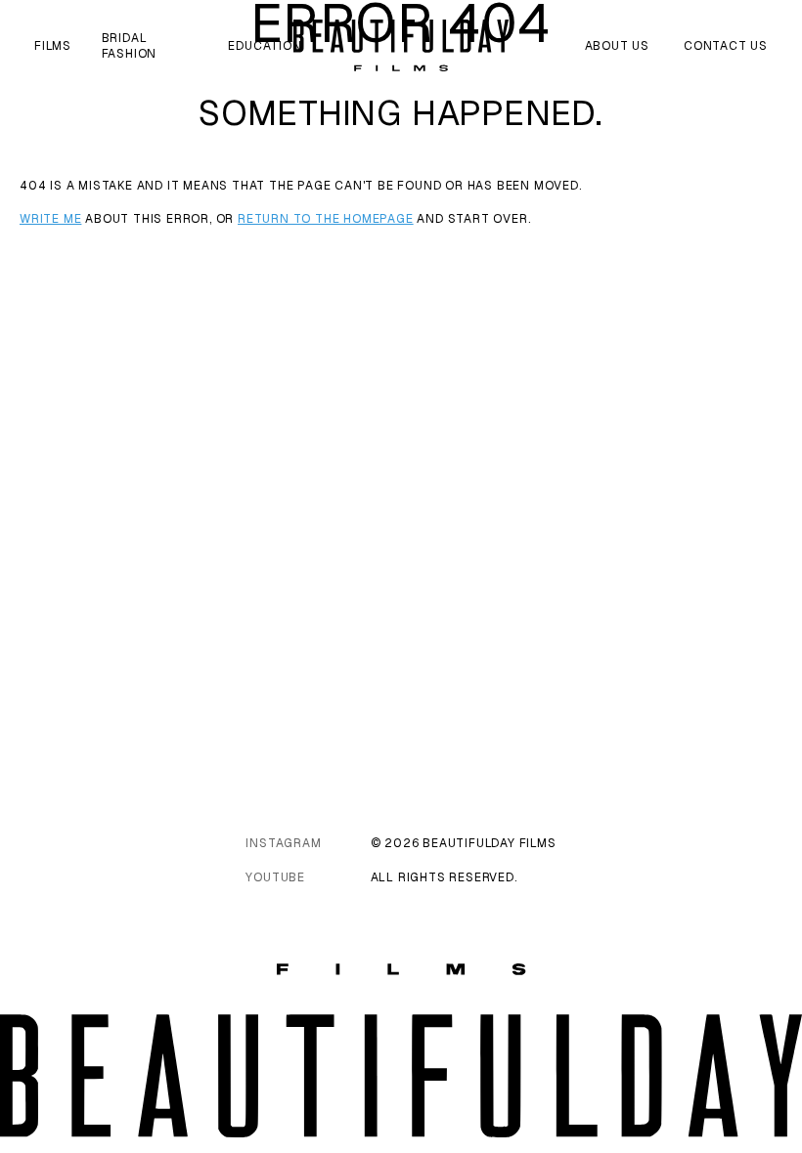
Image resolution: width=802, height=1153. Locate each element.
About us (617, 46)
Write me (50, 219)
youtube (275, 877)
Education (264, 46)
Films (52, 46)
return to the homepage (326, 219)
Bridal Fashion (129, 46)
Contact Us (726, 46)
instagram (283, 843)
